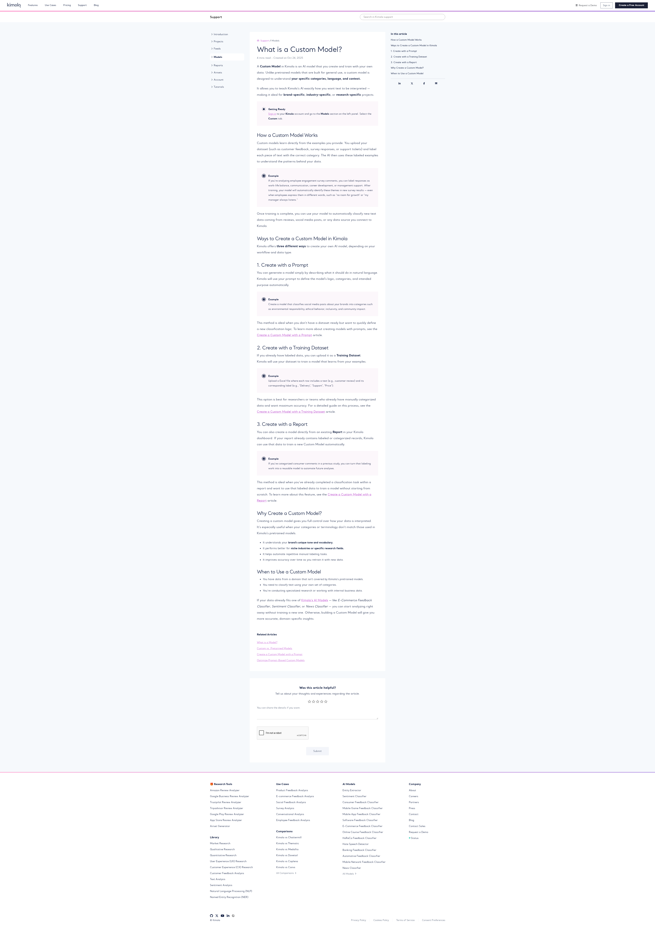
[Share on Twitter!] (412, 83)
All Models (348, 873)
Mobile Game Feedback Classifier (363, 808)
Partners (414, 802)
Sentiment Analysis (221, 885)
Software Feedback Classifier (360, 820)
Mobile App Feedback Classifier (361, 814)
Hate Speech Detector (356, 844)
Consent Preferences (433, 920)
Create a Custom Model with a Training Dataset (291, 412)
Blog (411, 820)
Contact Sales (417, 826)
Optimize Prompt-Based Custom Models (281, 660)
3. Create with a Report (404, 62)
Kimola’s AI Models (314, 600)
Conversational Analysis (290, 814)
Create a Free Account (631, 5)
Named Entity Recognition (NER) (229, 897)
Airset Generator (220, 826)
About (412, 790)
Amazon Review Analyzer (224, 790)
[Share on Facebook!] (424, 83)
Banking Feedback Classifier (359, 850)
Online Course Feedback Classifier (363, 832)
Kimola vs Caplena (287, 861)
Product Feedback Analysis (292, 790)
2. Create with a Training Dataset (409, 56)
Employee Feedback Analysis (293, 820)
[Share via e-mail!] (436, 83)
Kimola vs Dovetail (287, 855)
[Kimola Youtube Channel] (222, 915)
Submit (317, 751)
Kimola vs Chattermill (289, 837)
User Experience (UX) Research (228, 861)
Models (275, 40)
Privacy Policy (358, 920)
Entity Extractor (352, 790)
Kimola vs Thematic (287, 843)
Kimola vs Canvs (285, 867)
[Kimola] (14, 5)
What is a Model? (267, 642)
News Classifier (352, 867)
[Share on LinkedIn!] (399, 83)
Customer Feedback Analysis (227, 873)
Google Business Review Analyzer (229, 796)
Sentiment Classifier (354, 796)
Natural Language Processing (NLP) (231, 891)
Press (412, 808)
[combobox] (402, 17)
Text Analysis (217, 879)
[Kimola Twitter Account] (216, 915)
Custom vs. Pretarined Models (274, 648)
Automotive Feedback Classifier (361, 856)
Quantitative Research (223, 855)
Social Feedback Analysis (291, 802)
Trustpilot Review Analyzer (225, 802)
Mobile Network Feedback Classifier (364, 861)
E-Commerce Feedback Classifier (362, 826)
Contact (413, 814)
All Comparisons (285, 873)
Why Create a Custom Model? (407, 67)
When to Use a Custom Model (407, 73)
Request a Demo (418, 832)
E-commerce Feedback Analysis (295, 796)
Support (216, 17)
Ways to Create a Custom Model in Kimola (414, 45)
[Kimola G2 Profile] (233, 915)
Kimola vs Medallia (287, 849)
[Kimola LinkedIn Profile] (228, 915)
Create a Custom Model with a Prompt (284, 335)
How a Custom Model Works (406, 39)
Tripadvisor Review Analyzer (226, 808)
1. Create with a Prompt (404, 51)
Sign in (606, 5)
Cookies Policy (381, 920)
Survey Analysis (285, 808)
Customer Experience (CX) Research (231, 867)
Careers (413, 796)
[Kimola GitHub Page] (211, 915)
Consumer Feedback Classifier (361, 802)
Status (415, 838)
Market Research (220, 843)
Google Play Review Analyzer (227, 814)
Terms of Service (405, 920)
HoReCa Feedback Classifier (359, 838)
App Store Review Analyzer (226, 820)
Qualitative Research (222, 849)
